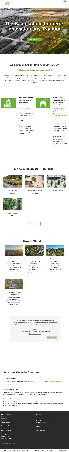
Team (2, 424)
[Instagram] (44, 435)
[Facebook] (39, 435)
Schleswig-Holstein (6, 438)
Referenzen (4, 418)
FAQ (37, 418)
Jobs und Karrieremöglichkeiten (53, 381)
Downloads (39, 420)
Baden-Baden (5, 436)
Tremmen (3, 433)
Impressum (52, 450)
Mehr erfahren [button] (34, 224)
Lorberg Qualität (5, 422)
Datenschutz (62, 450)
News (31, 401)
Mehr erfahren (34, 39)
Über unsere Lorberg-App (26, 124)
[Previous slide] (4, 31)
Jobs (2, 417)
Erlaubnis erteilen (52, 337)
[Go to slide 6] (37, 52)
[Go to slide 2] (32, 52)
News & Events (5, 425)
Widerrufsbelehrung (41, 417)
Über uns (3, 420)
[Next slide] (64, 31)
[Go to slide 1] (31, 52)
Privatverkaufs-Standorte (60, 115)
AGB (57, 450)
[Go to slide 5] (36, 52)
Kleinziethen (4, 434)
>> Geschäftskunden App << (43, 422)
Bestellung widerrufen (8, 443)
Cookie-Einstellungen (41, 450)
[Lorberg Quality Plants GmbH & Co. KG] (3, 3)
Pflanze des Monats (31, 392)
